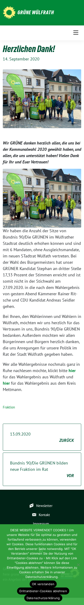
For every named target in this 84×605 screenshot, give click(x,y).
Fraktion (9, 407)
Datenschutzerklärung (43, 598)
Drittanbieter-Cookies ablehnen (43, 591)
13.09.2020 (42, 437)
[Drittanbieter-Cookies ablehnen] (78, 564)
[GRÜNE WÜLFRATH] (9, 12)
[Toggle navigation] (75, 33)
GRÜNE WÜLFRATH (36, 12)
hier (72, 370)
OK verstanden (43, 584)
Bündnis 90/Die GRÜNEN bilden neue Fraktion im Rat (42, 469)
